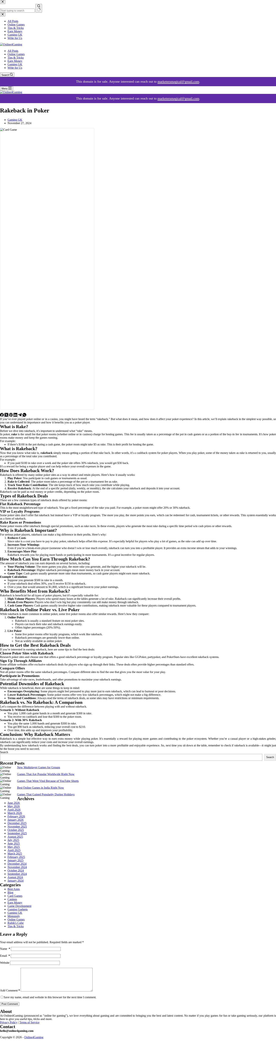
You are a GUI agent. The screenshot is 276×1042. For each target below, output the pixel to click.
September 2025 (17, 833)
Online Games (16, 54)
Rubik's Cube (16, 922)
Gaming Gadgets (18, 909)
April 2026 (14, 809)
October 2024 (16, 870)
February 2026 (16, 816)
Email (5, 955)
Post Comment (10, 1004)
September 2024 (17, 873)
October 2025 (16, 829)
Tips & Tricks (16, 57)
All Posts (13, 50)
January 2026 (15, 819)
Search (4, 752)
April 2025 (14, 850)
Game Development (19, 906)
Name (5, 948)
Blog (10, 892)
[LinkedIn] (16, 415)
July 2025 (13, 840)
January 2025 (15, 860)
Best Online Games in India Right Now (40, 787)
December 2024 (17, 863)
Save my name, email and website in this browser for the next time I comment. (50, 997)
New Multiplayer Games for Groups (38, 767)
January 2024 (15, 880)
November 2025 (17, 826)
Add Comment (10, 990)
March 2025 (15, 853)
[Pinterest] (11, 415)
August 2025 (15, 836)
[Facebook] (2, 415)
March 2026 (15, 813)
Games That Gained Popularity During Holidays (46, 794)
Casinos (12, 899)
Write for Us (15, 67)
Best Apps (14, 889)
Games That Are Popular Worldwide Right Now (46, 774)
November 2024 (17, 867)
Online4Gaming (33, 1037)
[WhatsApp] (24, 415)
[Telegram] (20, 415)
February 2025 (16, 857)
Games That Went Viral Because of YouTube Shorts (48, 780)
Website (4, 962)
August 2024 (15, 877)
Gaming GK (15, 64)
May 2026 (14, 806)
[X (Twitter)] (7, 415)
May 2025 (14, 846)
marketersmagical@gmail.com (178, 81)
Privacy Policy (8, 1022)
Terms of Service (29, 1022)
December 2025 (17, 823)
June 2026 (14, 802)
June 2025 (14, 843)
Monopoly (14, 916)
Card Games (15, 895)
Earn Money (15, 61)
